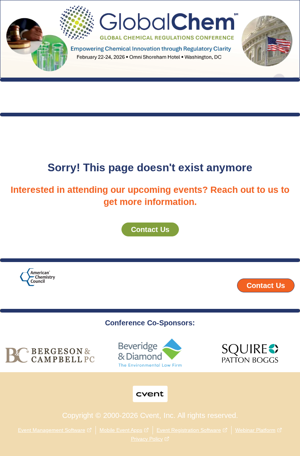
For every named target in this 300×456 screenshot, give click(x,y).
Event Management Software (51, 430)
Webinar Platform (255, 430)
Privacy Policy (147, 439)
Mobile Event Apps (121, 430)
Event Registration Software (189, 430)
